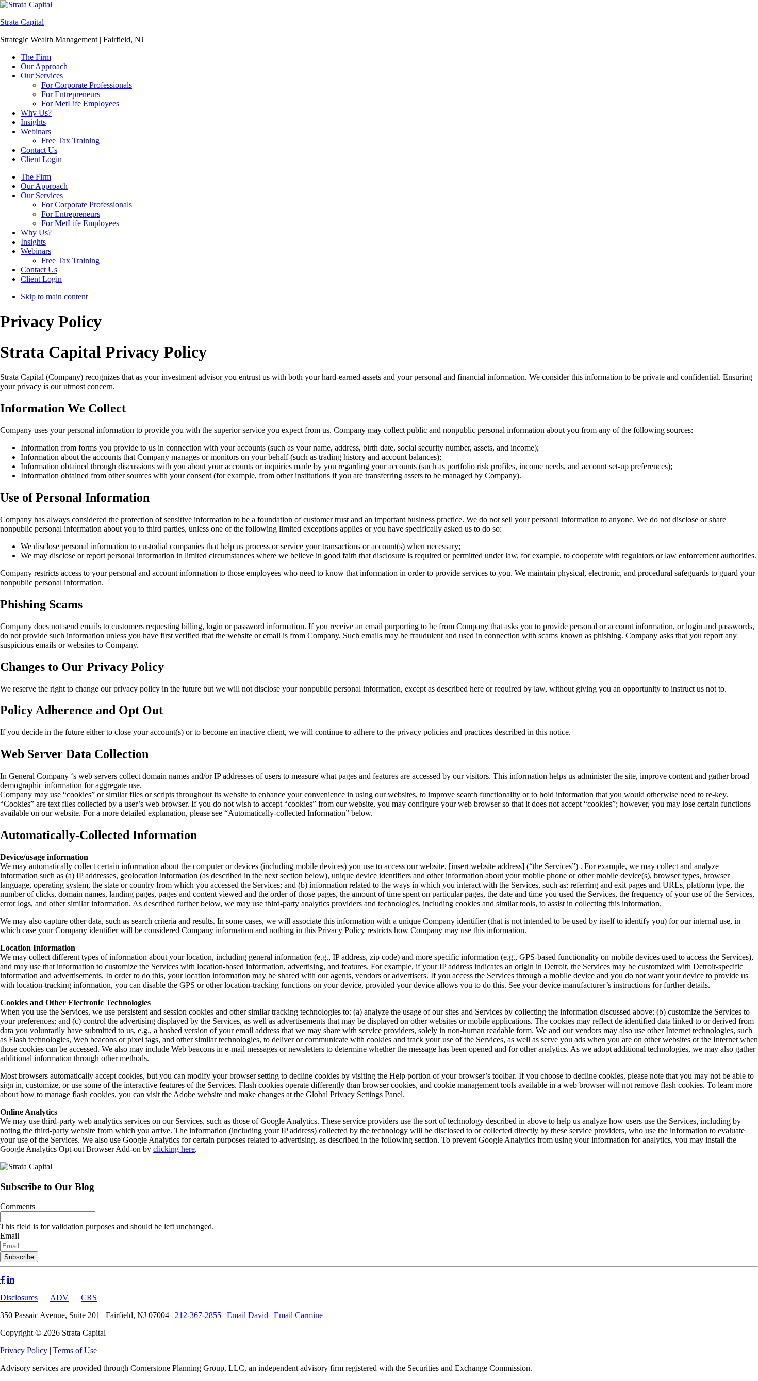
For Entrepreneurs (70, 214)
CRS (89, 1297)
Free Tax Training (70, 260)
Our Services (42, 195)
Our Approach (44, 186)
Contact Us (39, 269)
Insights (33, 241)
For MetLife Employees (80, 223)
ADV (59, 1297)
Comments (17, 1206)
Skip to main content (54, 296)
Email (9, 1235)
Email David (247, 1315)
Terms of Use (75, 1350)
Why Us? (36, 232)
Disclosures (19, 1297)
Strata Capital (22, 22)
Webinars (36, 251)
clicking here (174, 1149)
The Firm (36, 176)
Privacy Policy (23, 1350)
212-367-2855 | (201, 1315)
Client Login (41, 279)
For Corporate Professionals (86, 204)
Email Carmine (298, 1315)
